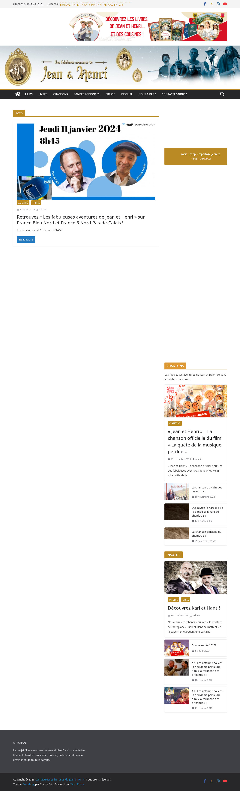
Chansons (60, 94)
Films (29, 94)
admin (42, 209)
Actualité (23, 202)
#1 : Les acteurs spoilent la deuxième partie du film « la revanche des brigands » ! (207, 697)
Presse (110, 94)
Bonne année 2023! (204, 645)
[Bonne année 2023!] (176, 648)
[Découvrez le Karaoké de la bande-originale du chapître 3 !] (176, 514)
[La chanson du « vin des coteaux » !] (176, 492)
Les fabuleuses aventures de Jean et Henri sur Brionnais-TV (96, 4)
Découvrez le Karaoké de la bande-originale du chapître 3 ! (207, 511)
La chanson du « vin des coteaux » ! (207, 489)
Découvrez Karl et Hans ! (194, 608)
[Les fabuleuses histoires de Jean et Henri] (17, 94)
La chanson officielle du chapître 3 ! (206, 533)
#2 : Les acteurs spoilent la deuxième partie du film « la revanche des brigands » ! (207, 668)
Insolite (127, 94)
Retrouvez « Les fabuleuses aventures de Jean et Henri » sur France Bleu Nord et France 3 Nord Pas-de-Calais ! (81, 220)
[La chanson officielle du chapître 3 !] (176, 536)
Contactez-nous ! (174, 94)
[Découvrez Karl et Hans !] (195, 577)
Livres (43, 94)
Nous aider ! (147, 94)
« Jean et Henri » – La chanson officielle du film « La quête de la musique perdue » (194, 441)
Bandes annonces (87, 94)
